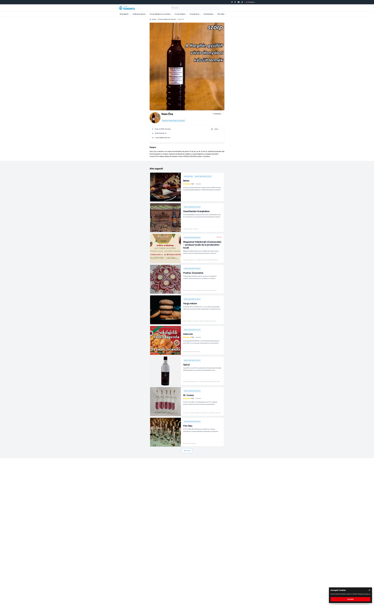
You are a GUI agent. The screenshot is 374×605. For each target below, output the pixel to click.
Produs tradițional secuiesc (167, 19)
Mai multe (187, 451)
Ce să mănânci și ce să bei (160, 14)
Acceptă (350, 599)
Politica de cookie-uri (364, 594)
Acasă (154, 19)
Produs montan (188, 176)
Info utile (220, 14)
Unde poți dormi (139, 14)
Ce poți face (195, 14)
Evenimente (208, 14)
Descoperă (124, 14)
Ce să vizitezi (180, 14)
